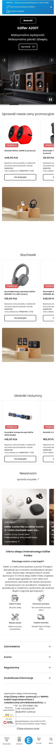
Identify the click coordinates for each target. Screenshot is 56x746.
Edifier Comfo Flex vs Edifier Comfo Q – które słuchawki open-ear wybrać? (24, 528)
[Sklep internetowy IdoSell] (28, 728)
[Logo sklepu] (29, 740)
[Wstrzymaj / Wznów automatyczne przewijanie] (50, 99)
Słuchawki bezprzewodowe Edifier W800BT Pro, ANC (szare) (19, 292)
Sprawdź (25, 46)
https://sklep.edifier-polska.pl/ (20, 696)
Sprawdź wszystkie (26, 239)
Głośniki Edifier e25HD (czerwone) (19, 151)
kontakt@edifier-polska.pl (23, 711)
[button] (4, 60)
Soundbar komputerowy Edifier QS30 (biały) (18, 433)
